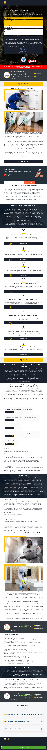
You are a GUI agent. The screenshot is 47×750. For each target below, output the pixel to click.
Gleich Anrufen (9, 412)
